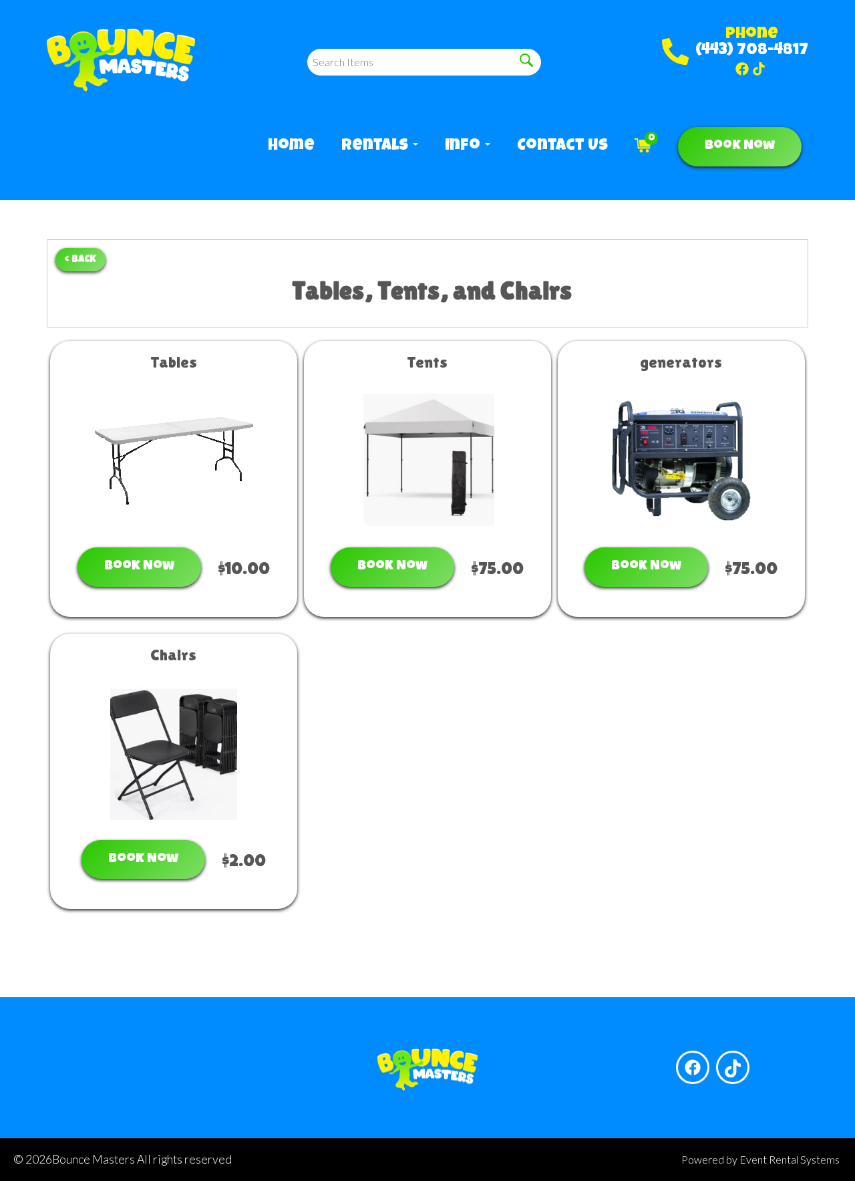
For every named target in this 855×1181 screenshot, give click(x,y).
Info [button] (464, 146)
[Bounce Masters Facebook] (742, 69)
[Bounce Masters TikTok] (758, 69)
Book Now (740, 146)
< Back (80, 260)
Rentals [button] (376, 146)
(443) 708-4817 (751, 51)
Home (291, 146)
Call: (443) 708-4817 (142, 1055)
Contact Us (562, 146)
